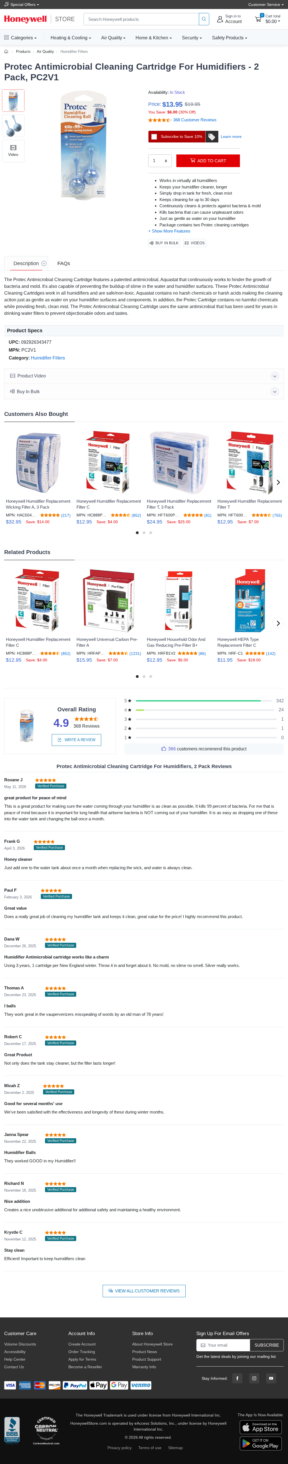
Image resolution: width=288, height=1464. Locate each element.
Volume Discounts (20, 1344)
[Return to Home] (7, 51)
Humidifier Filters (74, 51)
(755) (276, 515)
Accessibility (15, 1351)
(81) (207, 515)
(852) (135, 515)
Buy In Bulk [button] (28, 391)
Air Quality (111, 37)
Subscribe (267, 1345)
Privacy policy (119, 1447)
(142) (270, 653)
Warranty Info (144, 1367)
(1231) (134, 653)
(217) (65, 515)
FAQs (63, 263)
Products (23, 51)
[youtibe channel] (271, 1378)
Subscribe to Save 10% (181, 136)
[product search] (204, 19)
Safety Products (228, 37)
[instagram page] (254, 1378)
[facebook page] (237, 1378)
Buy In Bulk (167, 243)
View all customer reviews (147, 1290)
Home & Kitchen (152, 37)
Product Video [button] (31, 376)
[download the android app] (261, 1443)
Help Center (15, 1359)
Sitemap (175, 1447)
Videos (198, 243)
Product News (144, 1351)
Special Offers (22, 4)
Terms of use (149, 1447)
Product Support (146, 1359)
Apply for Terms (82, 1359)
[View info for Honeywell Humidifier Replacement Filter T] (249, 463)
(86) (201, 653)
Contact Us (14, 1367)
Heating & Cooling (69, 37)
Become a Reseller (85, 1367)
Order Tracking (81, 1351)
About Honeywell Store (152, 1344)
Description (26, 263)
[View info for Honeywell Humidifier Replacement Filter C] (108, 463)
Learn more (231, 136)
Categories (22, 37)
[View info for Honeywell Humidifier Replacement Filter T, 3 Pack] (179, 463)
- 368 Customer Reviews (194, 119)
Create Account (82, 1344)
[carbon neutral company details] (46, 1432)
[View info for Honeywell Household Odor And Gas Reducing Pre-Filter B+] (179, 600)
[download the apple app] (261, 1426)
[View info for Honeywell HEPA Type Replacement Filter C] (249, 600)
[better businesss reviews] (12, 1432)
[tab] (26, 263)
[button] (83, 145)
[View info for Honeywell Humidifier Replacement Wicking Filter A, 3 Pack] (38, 463)
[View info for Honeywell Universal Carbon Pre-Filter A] (108, 600)
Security (190, 37)
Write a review (79, 740)
